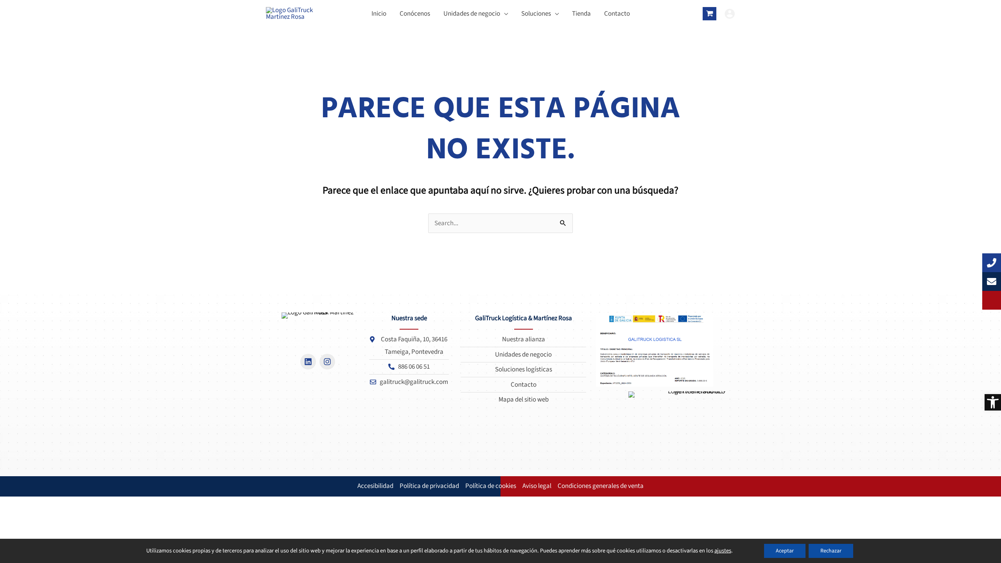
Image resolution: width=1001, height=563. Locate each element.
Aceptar (785, 551)
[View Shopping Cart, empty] (709, 14)
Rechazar (830, 551)
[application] (504, 13)
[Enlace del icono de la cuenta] (729, 13)
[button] (993, 402)
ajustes (722, 550)
